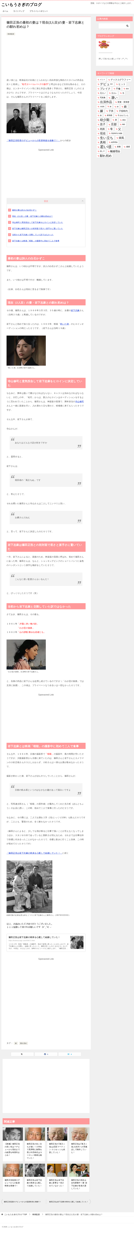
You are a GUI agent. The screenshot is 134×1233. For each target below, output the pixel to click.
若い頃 (105, 147)
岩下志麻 (75, 310)
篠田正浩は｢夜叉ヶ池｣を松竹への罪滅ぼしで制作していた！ (79, 1148)
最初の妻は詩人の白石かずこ (24, 210)
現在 (103, 133)
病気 (121, 137)
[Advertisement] (46, 55)
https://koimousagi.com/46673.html (22, 940)
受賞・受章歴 (123, 102)
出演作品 (106, 102)
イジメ (102, 80)
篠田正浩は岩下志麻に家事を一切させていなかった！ (56, 1183)
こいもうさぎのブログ (21, 4)
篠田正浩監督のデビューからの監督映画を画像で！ (12, 1183)
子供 (111, 111)
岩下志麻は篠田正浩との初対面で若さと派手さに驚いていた (37, 228)
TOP (15, 1214)
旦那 (114, 124)
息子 (102, 124)
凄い (114, 97)
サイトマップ (18, 11)
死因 (102, 129)
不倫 (118, 88)
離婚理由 (115, 151)
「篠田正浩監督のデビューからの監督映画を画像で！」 (33, 140)
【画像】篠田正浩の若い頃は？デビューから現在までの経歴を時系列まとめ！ (12, 1149)
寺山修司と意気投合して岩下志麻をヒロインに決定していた (37, 222)
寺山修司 (79, 401)
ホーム (5, 11)
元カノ (103, 93)
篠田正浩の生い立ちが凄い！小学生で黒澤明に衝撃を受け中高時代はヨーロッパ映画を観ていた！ (34, 1151)
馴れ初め (23, 1043)
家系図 (109, 115)
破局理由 (114, 142)
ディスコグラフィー (121, 79)
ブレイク (105, 88)
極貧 (123, 124)
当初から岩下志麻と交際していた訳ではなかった (33, 235)
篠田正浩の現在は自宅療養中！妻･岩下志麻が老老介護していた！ (79, 1184)
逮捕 (128, 147)
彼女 (124, 120)
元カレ (114, 93)
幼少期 (104, 120)
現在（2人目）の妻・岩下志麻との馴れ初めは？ (32, 216)
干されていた (123, 115)
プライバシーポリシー (39, 11)
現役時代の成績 (116, 133)
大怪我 (102, 106)
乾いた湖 (64, 324)
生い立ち (106, 138)
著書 (119, 147)
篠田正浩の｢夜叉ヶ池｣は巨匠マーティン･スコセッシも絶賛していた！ (57, 1148)
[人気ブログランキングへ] (105, 47)
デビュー (106, 84)
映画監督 (11, 34)
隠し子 (102, 151)
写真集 (102, 97)
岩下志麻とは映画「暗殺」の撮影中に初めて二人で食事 (35, 241)
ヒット (121, 84)
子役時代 (123, 111)
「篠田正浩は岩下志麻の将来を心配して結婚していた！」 (34, 853)
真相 (103, 142)
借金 (127, 88)
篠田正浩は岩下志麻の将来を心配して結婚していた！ (34, 937)
